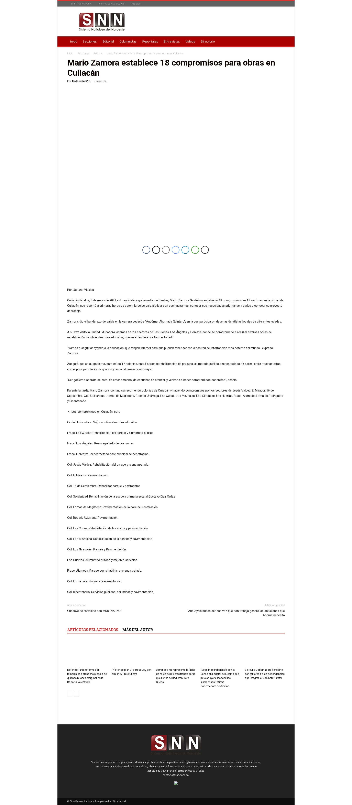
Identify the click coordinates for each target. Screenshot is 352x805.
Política (98, 53)
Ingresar (135, 3)
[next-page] (76, 694)
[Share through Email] (166, 250)
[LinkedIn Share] (185, 250)
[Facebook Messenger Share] (175, 250)
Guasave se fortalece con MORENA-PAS (94, 611)
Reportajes (150, 41)
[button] (280, 42)
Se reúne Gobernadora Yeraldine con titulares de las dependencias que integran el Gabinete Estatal (265, 673)
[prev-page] (69, 694)
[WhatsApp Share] (195, 250)
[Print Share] (205, 250)
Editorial (108, 41)
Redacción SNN (81, 80)
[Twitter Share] (156, 250)
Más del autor (137, 629)
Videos (190, 41)
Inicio (73, 41)
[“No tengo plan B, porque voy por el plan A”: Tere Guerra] (132, 652)
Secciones (90, 41)
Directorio (208, 41)
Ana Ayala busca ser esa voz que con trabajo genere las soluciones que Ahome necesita (236, 613)
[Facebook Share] (146, 250)
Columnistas (128, 41)
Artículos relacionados (92, 629)
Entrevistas (172, 41)
